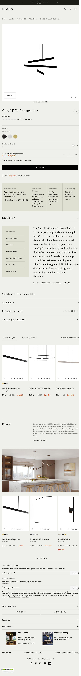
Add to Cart (40, 167)
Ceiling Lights (21, 19)
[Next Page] (76, 97)
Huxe (57, 391)
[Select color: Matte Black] (5, 384)
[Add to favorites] (76, 111)
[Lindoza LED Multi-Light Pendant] (42, 358)
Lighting (11, 19)
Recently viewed (29, 337)
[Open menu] (75, 9)
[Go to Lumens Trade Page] (11, 638)
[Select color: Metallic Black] (31, 534)
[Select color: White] (35, 534)
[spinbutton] (70, 155)
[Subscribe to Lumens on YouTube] (45, 663)
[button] (9, 119)
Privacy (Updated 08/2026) (33, 652)
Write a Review (27, 119)
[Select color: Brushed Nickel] (37, 534)
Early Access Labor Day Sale (40, 2)
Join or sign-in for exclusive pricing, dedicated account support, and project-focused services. (38, 200)
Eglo (30, 391)
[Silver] (10, 136)
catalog (66, 637)
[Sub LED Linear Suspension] (15, 358)
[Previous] (22, 2)
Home (4, 19)
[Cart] (70, 10)
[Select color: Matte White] (61, 534)
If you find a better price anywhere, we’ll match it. (70, 195)
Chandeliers (33, 19)
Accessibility (6, 652)
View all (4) (10, 95)
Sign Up (74, 573)
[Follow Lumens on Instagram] (40, 663)
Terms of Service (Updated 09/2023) (67, 652)
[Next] (57, 2)
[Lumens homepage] (7, 9)
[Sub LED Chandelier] (40, 62)
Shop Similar (16, 378)
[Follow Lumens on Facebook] (31, 663)
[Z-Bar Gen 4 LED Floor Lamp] (43, 509)
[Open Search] (65, 9)
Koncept (7, 116)
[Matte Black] (4, 136)
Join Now (28, 160)
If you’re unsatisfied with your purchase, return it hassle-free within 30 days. (54, 198)
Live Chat (10, 200)
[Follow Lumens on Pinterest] (35, 663)
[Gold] (15, 136)
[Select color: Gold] (3, 384)
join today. (27, 639)
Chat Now (22, 612)
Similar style (9, 337)
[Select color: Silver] (7, 384)
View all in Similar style (69, 338)
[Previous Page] (71, 97)
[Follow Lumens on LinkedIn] (49, 663)
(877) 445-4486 (23, 200)
